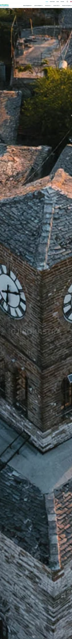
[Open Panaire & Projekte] (71, 5)
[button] (4, 323)
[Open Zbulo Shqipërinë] (31, 5)
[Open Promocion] (50, 5)
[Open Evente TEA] (59, 5)
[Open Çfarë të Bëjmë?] (42, 5)
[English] (71, 1)
